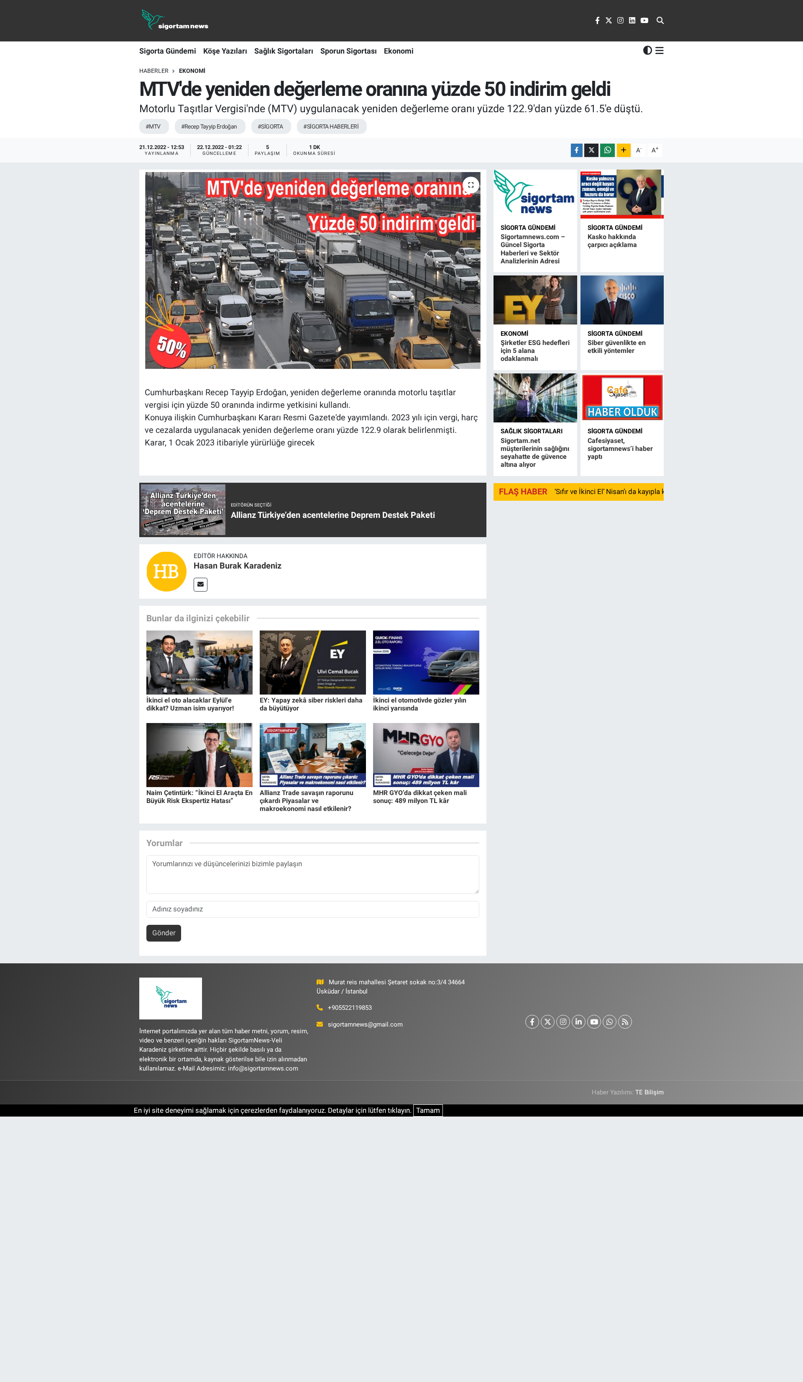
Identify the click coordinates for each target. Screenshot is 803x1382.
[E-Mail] (200, 585)
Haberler (154, 70)
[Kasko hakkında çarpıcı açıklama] (622, 194)
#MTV (153, 126)
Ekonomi (399, 50)
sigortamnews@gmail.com (365, 1024)
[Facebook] (532, 1022)
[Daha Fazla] (624, 150)
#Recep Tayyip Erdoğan (209, 126)
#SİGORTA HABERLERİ (330, 126)
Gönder (164, 933)
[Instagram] (563, 1022)
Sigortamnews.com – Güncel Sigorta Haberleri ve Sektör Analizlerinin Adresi (533, 249)
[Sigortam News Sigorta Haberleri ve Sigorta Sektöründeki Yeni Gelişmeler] (175, 21)
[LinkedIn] (579, 1022)
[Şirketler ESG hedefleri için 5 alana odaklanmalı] (535, 299)
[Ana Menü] (658, 50)
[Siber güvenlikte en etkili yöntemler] (622, 299)
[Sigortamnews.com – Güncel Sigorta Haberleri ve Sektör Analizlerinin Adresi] (535, 194)
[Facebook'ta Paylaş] (577, 150)
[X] (548, 1022)
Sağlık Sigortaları (283, 50)
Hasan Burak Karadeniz (237, 566)
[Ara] (660, 20)
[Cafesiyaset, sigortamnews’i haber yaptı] (622, 397)
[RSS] (625, 1022)
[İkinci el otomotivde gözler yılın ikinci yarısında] (426, 662)
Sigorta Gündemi (167, 50)
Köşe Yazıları (225, 50)
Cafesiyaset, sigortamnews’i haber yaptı (620, 449)
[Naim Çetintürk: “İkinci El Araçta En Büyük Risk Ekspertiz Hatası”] (199, 754)
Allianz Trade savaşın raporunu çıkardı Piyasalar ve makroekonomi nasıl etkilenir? (306, 801)
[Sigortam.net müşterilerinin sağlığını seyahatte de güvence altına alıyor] (535, 397)
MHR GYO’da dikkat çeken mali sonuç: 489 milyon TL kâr (420, 797)
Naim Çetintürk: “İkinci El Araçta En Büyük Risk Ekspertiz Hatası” (199, 797)
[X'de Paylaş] (591, 150)
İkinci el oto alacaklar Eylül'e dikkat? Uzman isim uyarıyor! (190, 704)
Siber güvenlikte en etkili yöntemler (617, 347)
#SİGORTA (270, 126)
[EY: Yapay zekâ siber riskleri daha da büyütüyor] (313, 662)
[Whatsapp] (609, 1022)
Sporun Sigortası (348, 50)
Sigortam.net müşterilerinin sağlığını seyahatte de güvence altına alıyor (535, 453)
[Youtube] (594, 1022)
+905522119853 (350, 1007)
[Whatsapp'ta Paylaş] (607, 150)
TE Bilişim (649, 1092)
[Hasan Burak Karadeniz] (166, 570)
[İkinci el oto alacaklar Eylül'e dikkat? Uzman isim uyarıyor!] (199, 662)
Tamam (428, 1110)
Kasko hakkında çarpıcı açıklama (612, 241)
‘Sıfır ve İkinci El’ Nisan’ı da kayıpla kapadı (619, 491)
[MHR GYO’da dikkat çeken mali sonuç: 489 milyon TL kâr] (426, 754)
